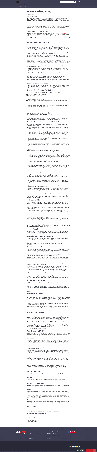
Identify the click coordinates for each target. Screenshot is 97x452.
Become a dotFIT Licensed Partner (53, 431)
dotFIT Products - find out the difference (54, 436)
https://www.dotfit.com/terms (62, 33)
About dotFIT (30, 436)
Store (29, 433)
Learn (29, 435)
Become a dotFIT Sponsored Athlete (54, 435)
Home (29, 431)
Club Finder (49, 438)
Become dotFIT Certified (51, 433)
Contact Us (30, 438)
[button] (77, 2)
